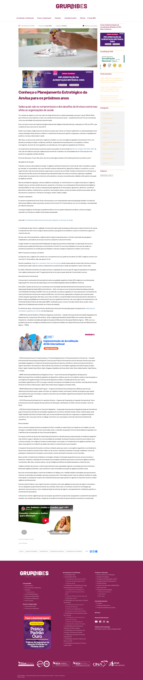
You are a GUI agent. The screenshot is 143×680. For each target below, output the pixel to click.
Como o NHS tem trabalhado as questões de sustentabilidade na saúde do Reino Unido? (111, 80)
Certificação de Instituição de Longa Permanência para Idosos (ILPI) (75, 592)
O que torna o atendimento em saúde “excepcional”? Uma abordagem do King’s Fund (111, 89)
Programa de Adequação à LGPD (107, 579)
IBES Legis (101, 596)
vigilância (105, 163)
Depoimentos (30, 592)
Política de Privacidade (102, 627)
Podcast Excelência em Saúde (110, 143)
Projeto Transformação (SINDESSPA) (108, 585)
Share (86, 551)
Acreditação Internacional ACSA (76, 579)
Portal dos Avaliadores (32, 598)
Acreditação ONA (69, 574)
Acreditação (106, 114)
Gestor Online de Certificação (106, 574)
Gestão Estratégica (103, 577)
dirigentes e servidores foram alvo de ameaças (46, 263)
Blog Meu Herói (107, 118)
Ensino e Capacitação (44, 18)
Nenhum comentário (91, 26)
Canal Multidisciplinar (31, 594)
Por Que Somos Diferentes (33, 587)
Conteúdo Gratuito (70, 18)
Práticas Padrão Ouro (103, 605)
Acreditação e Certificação (25, 18)
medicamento (44, 551)
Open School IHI (101, 587)
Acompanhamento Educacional (106, 581)
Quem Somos (29, 585)
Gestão (105, 128)
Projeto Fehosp (101, 583)
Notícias (83, 18)
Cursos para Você (30, 606)
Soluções (58, 18)
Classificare (102, 594)
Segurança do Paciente (110, 149)
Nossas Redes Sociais (102, 617)
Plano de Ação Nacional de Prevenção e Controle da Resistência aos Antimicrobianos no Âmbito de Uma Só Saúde (112, 99)
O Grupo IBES (91, 18)
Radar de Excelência (104, 592)
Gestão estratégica (31, 551)
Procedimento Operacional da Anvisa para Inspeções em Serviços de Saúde (49, 220)
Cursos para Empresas (32, 608)
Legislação (106, 133)
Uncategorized (107, 158)
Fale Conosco (29, 600)
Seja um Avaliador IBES (32, 596)
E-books (99, 603)
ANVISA (21, 551)
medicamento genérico (57, 551)
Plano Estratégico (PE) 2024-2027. (83, 149)
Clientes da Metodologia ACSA (75, 581)
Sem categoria (107, 154)
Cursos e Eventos (108, 123)
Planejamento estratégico (74, 551)
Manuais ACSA (70, 583)
